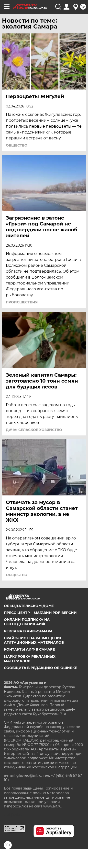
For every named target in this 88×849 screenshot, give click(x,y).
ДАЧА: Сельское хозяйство (34, 430)
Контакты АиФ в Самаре (29, 649)
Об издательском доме (29, 606)
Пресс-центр (17, 613)
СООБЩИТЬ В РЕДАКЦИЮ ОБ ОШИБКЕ (40, 668)
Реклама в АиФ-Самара (28, 631)
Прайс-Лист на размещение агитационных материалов (34, 640)
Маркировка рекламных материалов (29, 658)
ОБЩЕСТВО (16, 145)
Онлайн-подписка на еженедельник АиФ (27, 621)
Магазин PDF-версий (55, 613)
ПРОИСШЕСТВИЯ (22, 302)
